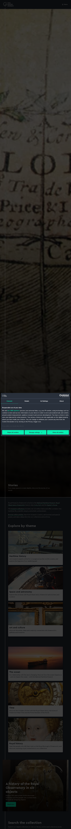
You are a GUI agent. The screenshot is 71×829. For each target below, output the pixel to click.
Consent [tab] (9, 401)
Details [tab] (27, 401)
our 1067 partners (13, 410)
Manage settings (34, 432)
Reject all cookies (13, 432)
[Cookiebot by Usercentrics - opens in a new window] (61, 395)
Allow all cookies (58, 432)
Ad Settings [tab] (44, 401)
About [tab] (62, 401)
